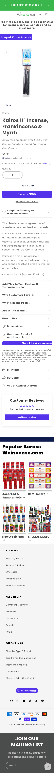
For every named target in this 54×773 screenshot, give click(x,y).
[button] (6, 14)
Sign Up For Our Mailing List (21, 658)
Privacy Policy (13, 578)
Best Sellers (36, 494)
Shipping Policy (14, 558)
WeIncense (22, 724)
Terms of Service (15, 585)
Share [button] (8, 105)
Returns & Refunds (16, 565)
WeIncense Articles (16, 664)
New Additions (13, 537)
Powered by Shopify (36, 724)
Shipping (6, 158)
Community (12, 671)
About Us (11, 611)
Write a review (27, 417)
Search (10, 625)
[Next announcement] (48, 5)
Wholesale (11, 571)
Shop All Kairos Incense (16, 37)
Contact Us (12, 618)
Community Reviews (17, 604)
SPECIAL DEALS (38, 537)
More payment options (27, 201)
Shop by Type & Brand (18, 651)
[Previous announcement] (5, 5)
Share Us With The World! (20, 678)
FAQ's (9, 631)
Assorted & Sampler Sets (12, 495)
